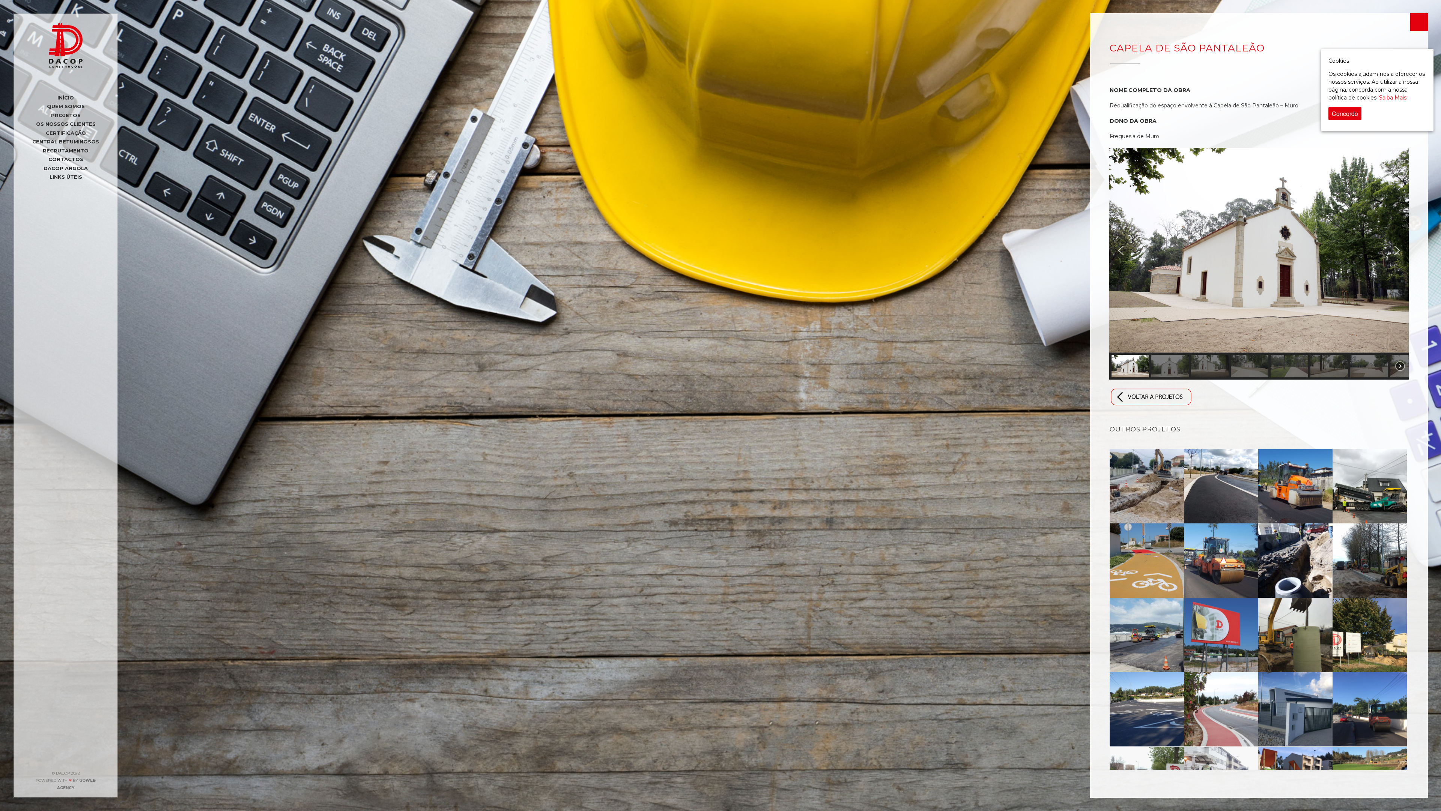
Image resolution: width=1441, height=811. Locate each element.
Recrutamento (66, 151)
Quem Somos (66, 106)
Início (65, 98)
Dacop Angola (66, 168)
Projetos (66, 115)
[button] (1121, 250)
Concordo (1345, 113)
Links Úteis (66, 177)
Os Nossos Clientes (66, 124)
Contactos (65, 159)
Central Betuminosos (65, 142)
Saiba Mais (1392, 97)
